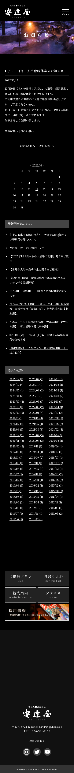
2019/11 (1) (35, 446)
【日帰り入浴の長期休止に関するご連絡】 (34, 269)
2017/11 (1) (35, 463)
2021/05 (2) (56, 424)
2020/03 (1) (56, 441)
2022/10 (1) (16, 407)
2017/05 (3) (36, 469)
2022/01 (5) (36, 413)
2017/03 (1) (56, 469)
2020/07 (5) (36, 435)
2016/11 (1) (35, 474)
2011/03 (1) (36, 519)
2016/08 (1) (36, 480)
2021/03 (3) (36, 429)
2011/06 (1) (36, 513)
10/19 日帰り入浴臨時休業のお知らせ (34, 71)
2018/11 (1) (15, 457)
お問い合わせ (37, 740)
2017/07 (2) (56, 463)
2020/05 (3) (16, 441)
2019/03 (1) (36, 452)
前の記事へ (27, 146)
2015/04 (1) (56, 497)
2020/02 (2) (16, 446)
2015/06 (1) (16, 497)
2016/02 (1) (36, 485)
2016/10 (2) (56, 474)
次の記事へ (46, 146)
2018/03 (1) (16, 463)
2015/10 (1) (36, 491)
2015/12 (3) (56, 485)
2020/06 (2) (56, 435)
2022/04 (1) (56, 407)
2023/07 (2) (16, 401)
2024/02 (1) (56, 390)
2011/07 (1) (16, 513)
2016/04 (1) (16, 485)
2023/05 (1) (36, 401)
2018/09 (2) (36, 457)
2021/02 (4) (56, 429)
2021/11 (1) (15, 418)
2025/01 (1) (56, 379)
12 (36, 189)
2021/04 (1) (16, 429)
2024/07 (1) (16, 390)
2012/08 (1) (16, 508)
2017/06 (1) (16, 469)
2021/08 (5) (56, 418)
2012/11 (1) (55, 502)
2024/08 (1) (56, 384)
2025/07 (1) (36, 379)
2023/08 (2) (56, 396)
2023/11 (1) (36, 396)
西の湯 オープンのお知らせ (26, 248)
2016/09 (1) (16, 480)
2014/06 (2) (16, 502)
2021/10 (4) (36, 418)
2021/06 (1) (36, 424)
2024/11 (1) (36, 384)
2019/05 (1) (16, 452)
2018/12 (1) (55, 452)
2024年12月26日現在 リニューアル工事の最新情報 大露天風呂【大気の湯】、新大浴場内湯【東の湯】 (39, 308)
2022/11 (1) (55, 401)
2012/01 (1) (36, 508)
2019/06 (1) (56, 446)
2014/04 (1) (36, 502)
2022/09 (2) (36, 407)
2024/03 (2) (36, 390)
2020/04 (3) (36, 441)
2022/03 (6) (16, 413)
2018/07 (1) (56, 457)
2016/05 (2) (56, 480)
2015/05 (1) (36, 497)
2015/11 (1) (15, 491)
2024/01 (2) (16, 396)
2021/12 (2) (56, 413)
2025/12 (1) (16, 379)
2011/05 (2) (56, 513)
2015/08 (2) (56, 491)
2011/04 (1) (16, 519)
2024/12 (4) (16, 384)
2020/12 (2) (16, 435)
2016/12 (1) (16, 474)
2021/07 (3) (16, 424)
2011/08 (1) (55, 508)
